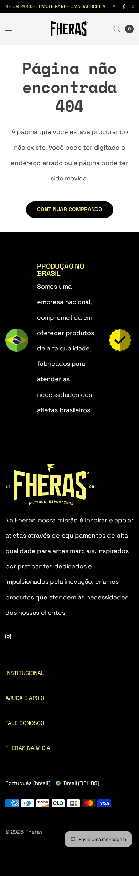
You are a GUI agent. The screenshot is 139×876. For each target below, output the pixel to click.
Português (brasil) (27, 783)
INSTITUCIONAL (24, 673)
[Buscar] (117, 29)
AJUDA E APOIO (24, 698)
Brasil (81, 783)
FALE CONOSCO (24, 723)
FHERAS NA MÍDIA (27, 748)
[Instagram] (13, 636)
